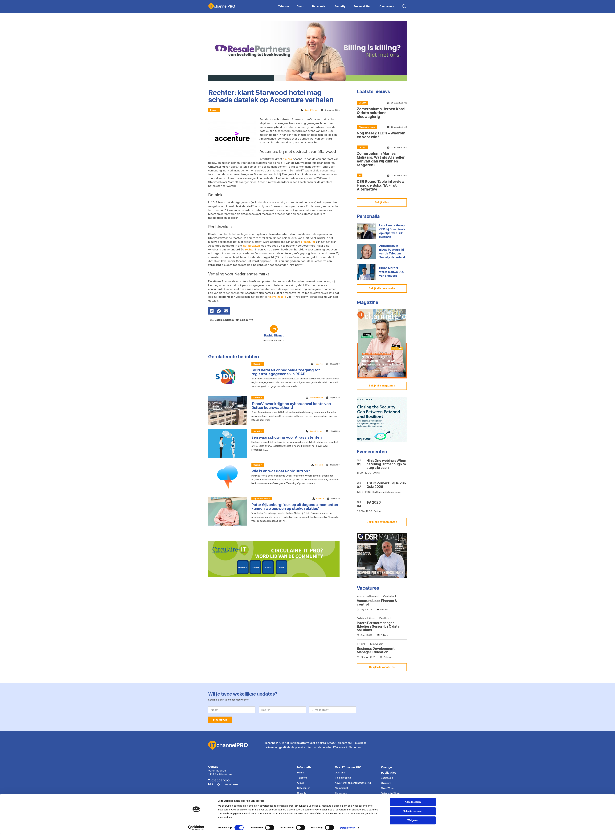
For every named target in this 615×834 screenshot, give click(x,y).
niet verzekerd (277, 296)
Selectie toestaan (412, 811)
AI (360, 175)
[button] (211, 311)
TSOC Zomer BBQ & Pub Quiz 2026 (386, 485)
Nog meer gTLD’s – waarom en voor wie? (381, 135)
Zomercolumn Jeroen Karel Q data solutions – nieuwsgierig (381, 113)
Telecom (302, 777)
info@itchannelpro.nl (225, 784)
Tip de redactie (343, 777)
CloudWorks (387, 788)
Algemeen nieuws (261, 499)
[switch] (269, 827)
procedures (308, 241)
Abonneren (341, 793)
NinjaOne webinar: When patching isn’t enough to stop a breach (386, 464)
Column (362, 103)
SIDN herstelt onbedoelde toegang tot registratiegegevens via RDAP (285, 372)
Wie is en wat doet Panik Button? (280, 471)
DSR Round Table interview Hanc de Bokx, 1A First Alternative (381, 185)
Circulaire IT (387, 782)
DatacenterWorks (391, 793)
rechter (249, 249)
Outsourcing (233, 319)
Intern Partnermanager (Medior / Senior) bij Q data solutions (378, 626)
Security (214, 110)
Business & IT (388, 777)
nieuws (287, 159)
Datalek (219, 319)
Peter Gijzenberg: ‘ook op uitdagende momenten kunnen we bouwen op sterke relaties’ (294, 506)
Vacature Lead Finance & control (377, 602)
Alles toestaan (413, 802)
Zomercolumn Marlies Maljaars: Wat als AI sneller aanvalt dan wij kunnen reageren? (381, 159)
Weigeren (412, 820)
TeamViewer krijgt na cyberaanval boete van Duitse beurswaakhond (291, 405)
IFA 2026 (373, 502)
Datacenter (303, 787)
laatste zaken (251, 245)
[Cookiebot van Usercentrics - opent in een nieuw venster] (196, 827)
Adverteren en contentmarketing (353, 782)
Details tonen (347, 827)
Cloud (300, 782)
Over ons (340, 772)
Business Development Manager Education (376, 650)
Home (300, 772)
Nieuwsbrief (341, 787)
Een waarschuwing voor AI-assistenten (286, 437)
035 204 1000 (220, 780)
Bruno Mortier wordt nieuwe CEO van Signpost (391, 271)
